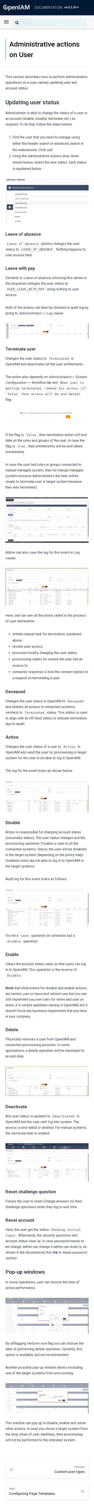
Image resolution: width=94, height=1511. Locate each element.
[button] (6, 22)
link (55, 1252)
